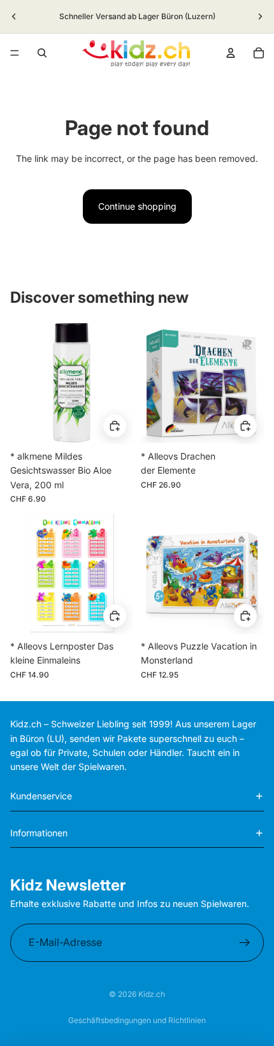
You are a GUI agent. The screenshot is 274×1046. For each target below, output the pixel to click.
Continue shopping (137, 206)
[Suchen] (42, 53)
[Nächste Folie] (260, 17)
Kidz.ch (151, 994)
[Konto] (231, 53)
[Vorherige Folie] (14, 17)
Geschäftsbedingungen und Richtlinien (137, 1020)
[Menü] (14, 53)
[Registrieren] (244, 942)
